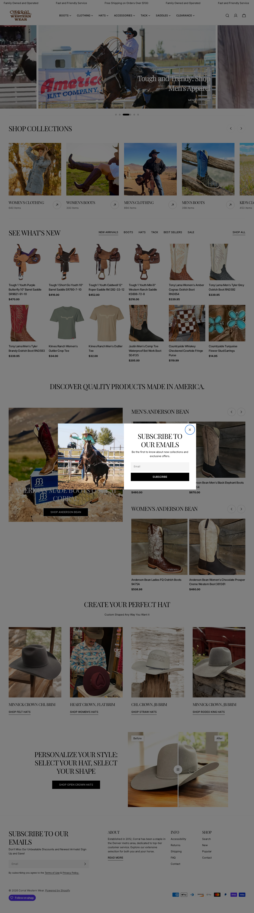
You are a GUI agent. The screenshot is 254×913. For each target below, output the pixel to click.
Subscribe (160, 476)
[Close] (190, 430)
